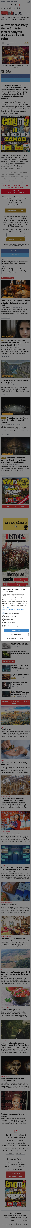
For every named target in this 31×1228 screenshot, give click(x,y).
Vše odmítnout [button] (16, 634)
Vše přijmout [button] (16, 630)
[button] (15, 609)
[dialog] (15, 614)
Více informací (6, 607)
